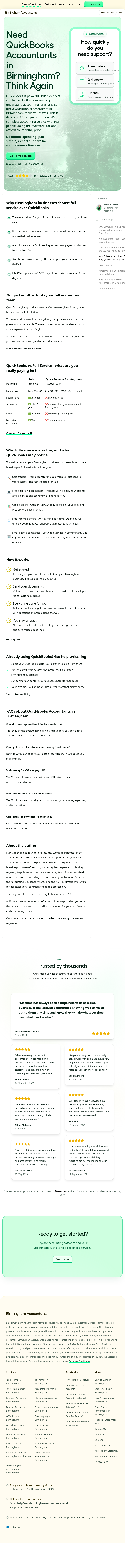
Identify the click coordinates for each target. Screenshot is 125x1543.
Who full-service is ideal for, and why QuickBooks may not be (37, 452)
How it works (17, 559)
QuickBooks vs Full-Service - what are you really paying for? (42, 368)
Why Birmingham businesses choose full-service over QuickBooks (41, 205)
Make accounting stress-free (23, 348)
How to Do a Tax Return (77, 1379)
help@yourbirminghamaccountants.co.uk (43, 1503)
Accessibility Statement (106, 1450)
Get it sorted (94, 3)
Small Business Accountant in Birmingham (42, 1456)
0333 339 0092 (31, 1507)
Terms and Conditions (106, 1456)
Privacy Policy (101, 1461)
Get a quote (13, 639)
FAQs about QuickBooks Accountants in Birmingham (40, 714)
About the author (21, 845)
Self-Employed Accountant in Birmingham (13, 1469)
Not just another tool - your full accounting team (43, 297)
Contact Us (100, 1428)
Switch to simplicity (18, 694)
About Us (99, 1434)
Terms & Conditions (79, 1361)
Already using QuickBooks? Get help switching (46, 656)
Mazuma (60, 1191)
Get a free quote (21, 155)
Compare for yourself (19, 433)
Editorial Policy (102, 1445)
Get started (107, 12)
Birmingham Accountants (20, 12)
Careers (99, 1439)
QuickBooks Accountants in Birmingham (102, 1411)
